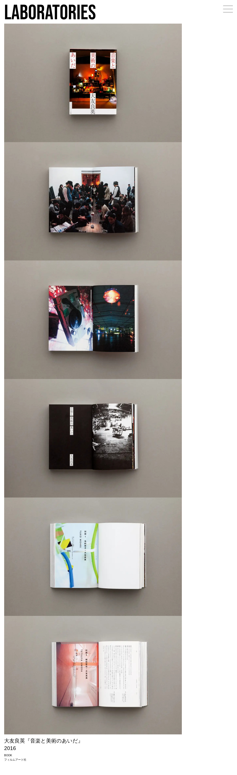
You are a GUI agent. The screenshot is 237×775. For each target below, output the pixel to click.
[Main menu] (228, 9)
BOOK (8, 755)
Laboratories (50, 12)
